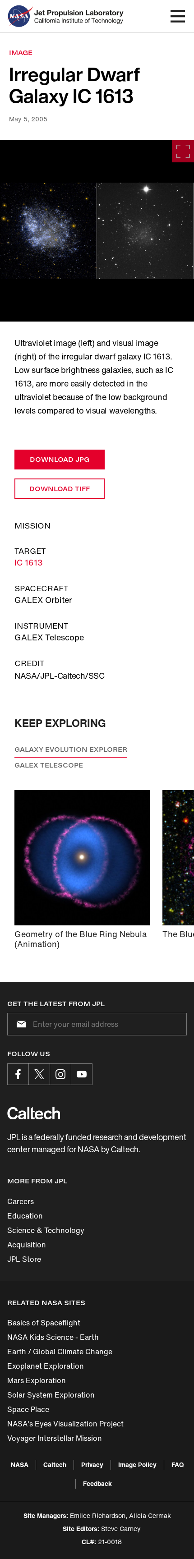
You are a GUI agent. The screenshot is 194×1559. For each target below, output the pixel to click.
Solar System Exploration (51, 1394)
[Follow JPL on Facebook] (18, 1074)
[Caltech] (33, 1113)
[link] (97, 231)
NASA (19, 1464)
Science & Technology (45, 1230)
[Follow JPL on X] (39, 1074)
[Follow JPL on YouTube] (81, 1074)
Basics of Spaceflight (43, 1322)
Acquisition (26, 1244)
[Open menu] (177, 16)
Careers (20, 1201)
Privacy (92, 1464)
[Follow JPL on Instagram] (60, 1074)
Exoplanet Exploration (45, 1366)
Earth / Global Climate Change (59, 1351)
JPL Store (24, 1259)
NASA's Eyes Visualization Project (65, 1423)
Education (25, 1215)
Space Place (28, 1409)
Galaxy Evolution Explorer (70, 749)
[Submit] (19, 1024)
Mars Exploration (36, 1380)
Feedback (97, 1483)
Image (20, 52)
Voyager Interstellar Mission (54, 1438)
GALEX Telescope (48, 765)
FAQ (177, 1464)
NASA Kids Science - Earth (53, 1337)
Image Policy (137, 1464)
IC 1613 (28, 562)
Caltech (54, 1464)
